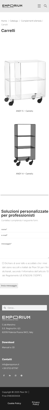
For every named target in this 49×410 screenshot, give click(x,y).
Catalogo (14, 20)
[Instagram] (16, 376)
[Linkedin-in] (10, 376)
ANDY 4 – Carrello (24, 173)
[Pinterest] (21, 376)
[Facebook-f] (4, 376)
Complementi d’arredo (31, 20)
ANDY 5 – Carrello (24, 111)
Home (4, 20)
